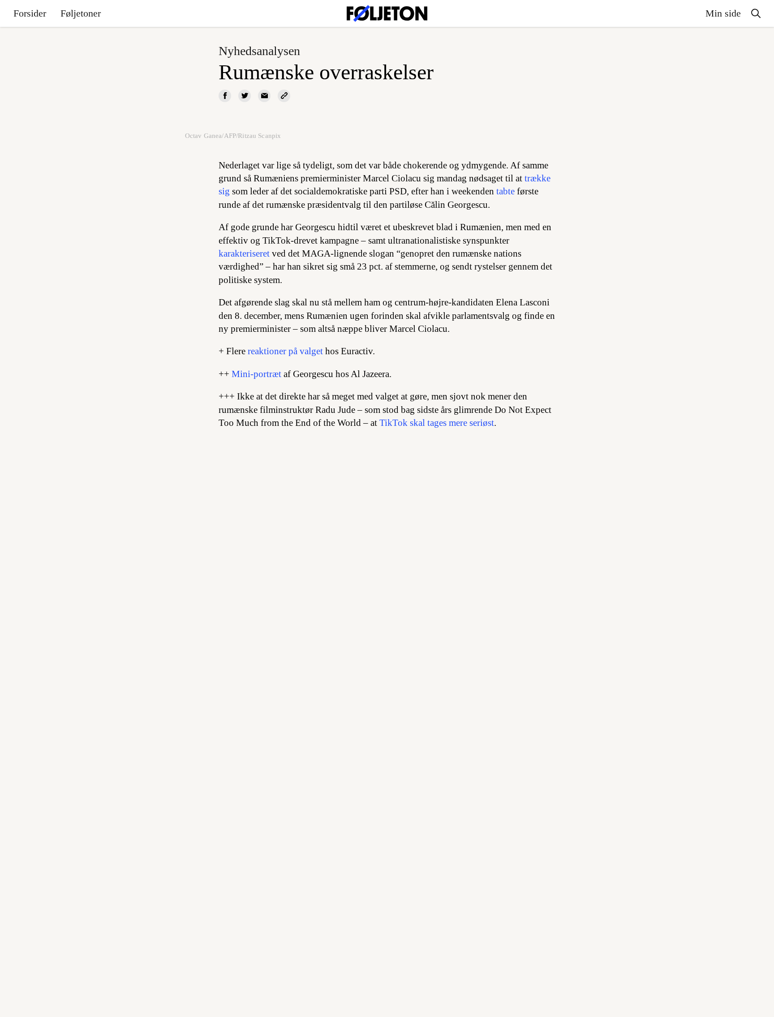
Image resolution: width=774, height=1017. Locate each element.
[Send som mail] (264, 96)
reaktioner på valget (285, 351)
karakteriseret (244, 253)
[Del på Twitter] (244, 96)
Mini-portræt (256, 374)
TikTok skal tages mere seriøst (436, 422)
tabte (505, 191)
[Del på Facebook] (225, 96)
